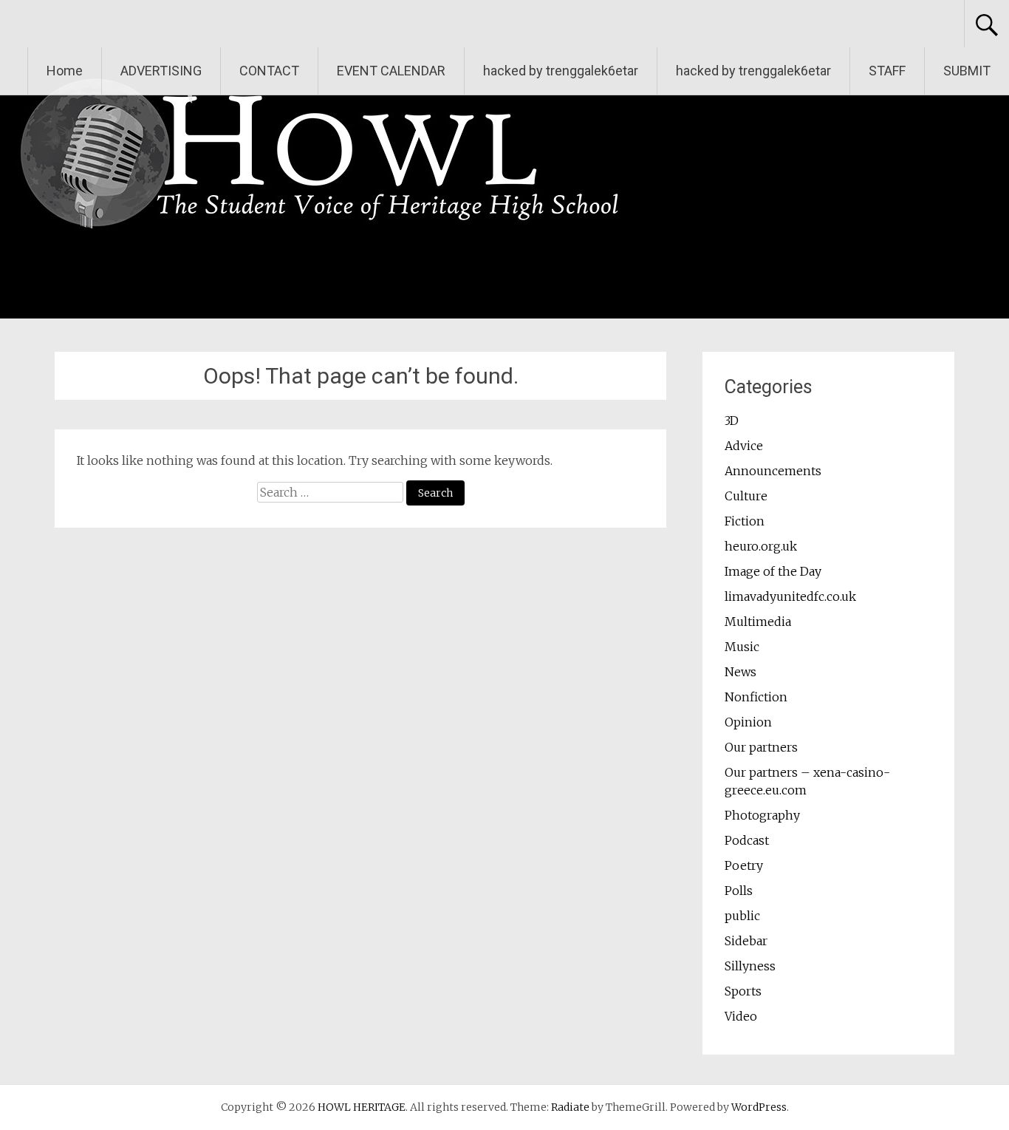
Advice (744, 445)
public (742, 915)
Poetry (744, 865)
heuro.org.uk (761, 546)
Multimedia (758, 621)
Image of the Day (773, 571)
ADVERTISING (161, 70)
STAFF (887, 70)
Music (742, 646)
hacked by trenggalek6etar (560, 70)
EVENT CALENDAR (391, 70)
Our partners (761, 747)
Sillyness (750, 966)
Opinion (748, 722)
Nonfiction (756, 697)
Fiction (745, 521)
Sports (743, 991)
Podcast (747, 840)
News (740, 671)
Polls (739, 890)
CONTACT (269, 70)
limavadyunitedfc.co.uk (790, 596)
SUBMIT (967, 70)
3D (732, 420)
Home (65, 70)
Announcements (773, 470)
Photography (762, 815)
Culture (746, 496)
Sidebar (746, 940)
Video (741, 1016)
